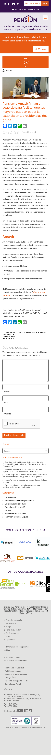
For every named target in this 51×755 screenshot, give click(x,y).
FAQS (8, 626)
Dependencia (10, 497)
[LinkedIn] (13, 4)
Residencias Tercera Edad (15, 513)
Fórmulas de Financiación (15, 507)
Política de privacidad (14, 667)
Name (6, 391)
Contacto (8, 689)
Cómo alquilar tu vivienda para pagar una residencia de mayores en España (21, 486)
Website (7, 413)
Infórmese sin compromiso (17, 646)
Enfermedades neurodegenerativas (19, 500)
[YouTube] (4, 4)
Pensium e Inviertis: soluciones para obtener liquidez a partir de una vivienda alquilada (22, 470)
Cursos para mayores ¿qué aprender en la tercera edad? (8, 335)
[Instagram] (17, 4)
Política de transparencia (16, 674)
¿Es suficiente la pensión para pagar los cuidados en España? (25, 481)
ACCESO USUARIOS (32, 4)
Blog (8, 636)
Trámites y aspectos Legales (16, 516)
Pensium (9, 70)
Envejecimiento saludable (15, 504)
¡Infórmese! (41, 49)
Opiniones (10, 639)
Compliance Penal (13, 684)
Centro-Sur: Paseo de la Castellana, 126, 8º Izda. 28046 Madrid (22, 695)
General (8, 510)
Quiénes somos (12, 633)
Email (6, 402)
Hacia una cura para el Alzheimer (32, 332)
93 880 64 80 (33, 9)
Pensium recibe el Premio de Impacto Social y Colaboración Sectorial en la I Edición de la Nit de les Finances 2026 (24, 464)
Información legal (12, 657)
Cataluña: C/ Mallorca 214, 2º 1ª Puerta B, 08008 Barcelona (22, 699)
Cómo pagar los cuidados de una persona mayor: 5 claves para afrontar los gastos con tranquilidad (24, 475)
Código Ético (10, 677)
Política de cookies (13, 671)
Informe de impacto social (16, 680)
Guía (8, 650)
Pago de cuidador (13, 630)
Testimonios (11, 623)
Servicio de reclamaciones (15, 660)
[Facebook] (9, 4)
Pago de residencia (14, 620)
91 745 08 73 (20, 9)
